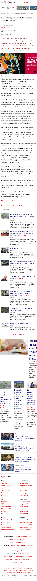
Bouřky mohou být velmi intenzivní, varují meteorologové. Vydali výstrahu (22, 215)
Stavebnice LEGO (9, 556)
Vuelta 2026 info (24, 483)
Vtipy (11, 325)
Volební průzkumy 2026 (7, 485)
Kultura (12, 250)
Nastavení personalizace (23, 572)
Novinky (3, 25)
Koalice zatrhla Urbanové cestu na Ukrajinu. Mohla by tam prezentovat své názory (32, 397)
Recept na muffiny (24, 504)
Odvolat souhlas (11, 572)
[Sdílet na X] (35, 201)
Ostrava (15, 206)
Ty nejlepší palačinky (25, 501)
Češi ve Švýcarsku (6, 527)
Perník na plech (24, 513)
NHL (2, 513)
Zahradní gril (15, 551)
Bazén (13, 545)
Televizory (17, 559)
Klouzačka (14, 548)
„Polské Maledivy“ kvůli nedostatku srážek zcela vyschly (21, 309)
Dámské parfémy (19, 556)
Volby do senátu (5, 493)
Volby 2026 (4, 483)
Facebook (7, 568)
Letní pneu (29, 556)
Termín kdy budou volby (7, 490)
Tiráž (29, 568)
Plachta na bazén (21, 545)
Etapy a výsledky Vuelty (26, 485)
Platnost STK (23, 532)
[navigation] (2, 2)
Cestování (12, 312)
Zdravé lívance (24, 506)
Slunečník (7, 548)
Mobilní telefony (24, 553)
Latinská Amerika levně (7, 529)
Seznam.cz (27, 2)
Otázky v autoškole (25, 529)
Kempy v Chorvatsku (7, 520)
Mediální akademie (9, 570)
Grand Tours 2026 (24, 495)
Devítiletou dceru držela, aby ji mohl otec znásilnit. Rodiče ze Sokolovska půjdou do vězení (21, 233)
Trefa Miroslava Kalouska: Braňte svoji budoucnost (22, 277)
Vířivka (22, 551)
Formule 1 (4, 511)
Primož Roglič (23, 493)
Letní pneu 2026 (24, 520)
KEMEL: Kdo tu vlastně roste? (20, 323)
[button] (18, 63)
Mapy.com (17, 536)
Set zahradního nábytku (24, 548)
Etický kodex (19, 570)
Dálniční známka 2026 (26, 522)
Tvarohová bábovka (25, 508)
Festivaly (21, 206)
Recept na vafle (24, 511)
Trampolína (30, 545)
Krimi (11, 237)
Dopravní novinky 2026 (26, 524)
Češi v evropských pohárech (18, 542)
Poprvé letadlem (5, 522)
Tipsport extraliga (6, 506)
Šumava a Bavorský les (7, 524)
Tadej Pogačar (23, 490)
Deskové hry (9, 559)
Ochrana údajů (28, 570)
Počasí (12, 220)
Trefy (11, 280)
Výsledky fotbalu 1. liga (7, 504)
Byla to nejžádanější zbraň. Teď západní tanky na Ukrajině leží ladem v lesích (22, 262)
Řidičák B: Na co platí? (26, 527)
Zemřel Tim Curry (16, 248)
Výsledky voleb (5, 488)
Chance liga (4, 501)
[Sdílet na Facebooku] (32, 201)
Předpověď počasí (26, 536)
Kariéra (25, 568)
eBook (4, 31)
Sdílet (11, 31)
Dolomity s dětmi (5, 532)
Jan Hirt (22, 488)
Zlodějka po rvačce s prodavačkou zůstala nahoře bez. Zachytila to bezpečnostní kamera (21, 293)
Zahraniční (12, 265)
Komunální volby (5, 495)
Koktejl (12, 297)
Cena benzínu (23, 539)
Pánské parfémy (17, 562)
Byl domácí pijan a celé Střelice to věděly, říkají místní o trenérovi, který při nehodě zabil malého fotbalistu (18, 399)
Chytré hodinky (25, 559)
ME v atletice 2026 (6, 508)
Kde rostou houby (13, 539)
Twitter (13, 568)
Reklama (19, 568)
